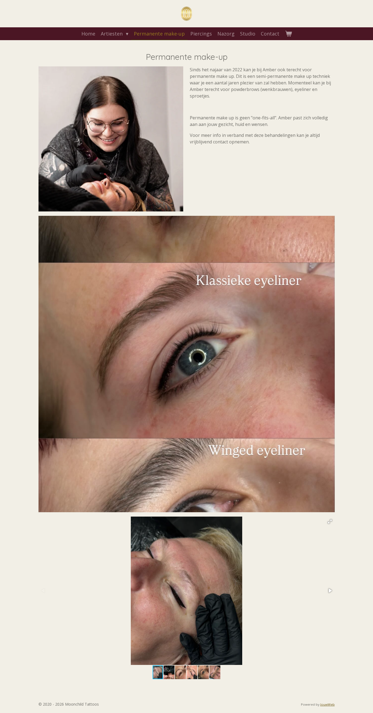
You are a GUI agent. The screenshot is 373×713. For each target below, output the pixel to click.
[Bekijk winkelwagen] (288, 33)
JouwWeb (327, 704)
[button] (329, 521)
